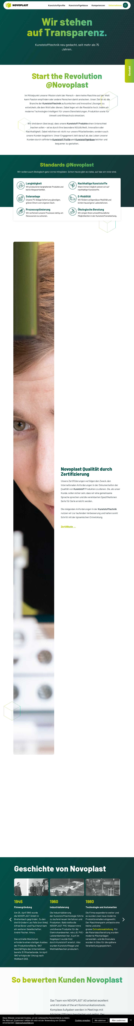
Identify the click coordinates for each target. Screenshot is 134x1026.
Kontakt (129, 71)
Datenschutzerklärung (24, 1022)
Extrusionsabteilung (103, 929)
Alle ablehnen (100, 1020)
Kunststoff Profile (61, 139)
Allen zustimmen (118, 1020)
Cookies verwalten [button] (82, 1020)
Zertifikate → (68, 526)
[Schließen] (130, 1020)
